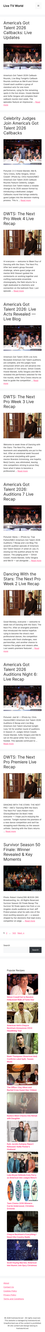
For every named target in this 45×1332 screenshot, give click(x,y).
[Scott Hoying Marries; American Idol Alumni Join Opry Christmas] (22, 1249)
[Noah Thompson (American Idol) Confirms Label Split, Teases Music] (22, 1043)
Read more (26, 200)
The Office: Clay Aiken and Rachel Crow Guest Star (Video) (22, 1088)
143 (14, 933)
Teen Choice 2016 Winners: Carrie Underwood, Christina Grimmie (20, 1206)
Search (6, 945)
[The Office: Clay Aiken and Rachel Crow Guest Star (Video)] (22, 1074)
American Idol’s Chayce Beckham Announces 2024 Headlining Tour (19, 1028)
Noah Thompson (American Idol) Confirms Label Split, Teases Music (22, 1059)
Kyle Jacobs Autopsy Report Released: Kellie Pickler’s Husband (20, 1147)
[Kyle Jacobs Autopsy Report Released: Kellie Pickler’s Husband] (22, 1131)
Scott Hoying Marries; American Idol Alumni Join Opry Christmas (22, 1264)
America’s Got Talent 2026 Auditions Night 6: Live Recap (20, 672)
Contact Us (8, 1287)
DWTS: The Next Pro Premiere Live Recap (19, 762)
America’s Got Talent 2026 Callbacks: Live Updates (17, 30)
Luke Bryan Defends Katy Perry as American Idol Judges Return (22, 1176)
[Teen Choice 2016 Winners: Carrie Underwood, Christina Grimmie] (22, 1190)
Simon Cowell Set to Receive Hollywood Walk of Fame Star (20, 998)
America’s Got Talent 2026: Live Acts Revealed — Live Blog (19, 311)
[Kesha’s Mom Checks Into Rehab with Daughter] (22, 1102)
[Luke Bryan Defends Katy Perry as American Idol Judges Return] (22, 1162)
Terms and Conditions (13, 1299)
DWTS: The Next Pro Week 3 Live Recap (19, 401)
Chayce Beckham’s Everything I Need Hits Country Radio (21, 1235)
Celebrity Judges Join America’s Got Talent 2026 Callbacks (21, 125)
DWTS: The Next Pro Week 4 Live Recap (19, 218)
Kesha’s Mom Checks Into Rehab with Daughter (22, 1117)
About (6, 1283)
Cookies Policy (10, 1291)
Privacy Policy (9, 1295)
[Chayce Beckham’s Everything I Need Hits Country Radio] (22, 1221)
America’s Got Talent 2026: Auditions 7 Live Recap (18, 491)
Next (21, 933)
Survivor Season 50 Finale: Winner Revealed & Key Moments (21, 852)
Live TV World (13, 6)
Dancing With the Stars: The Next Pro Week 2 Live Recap (22, 578)
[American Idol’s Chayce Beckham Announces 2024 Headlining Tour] (22, 1012)
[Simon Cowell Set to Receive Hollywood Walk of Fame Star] (22, 984)
